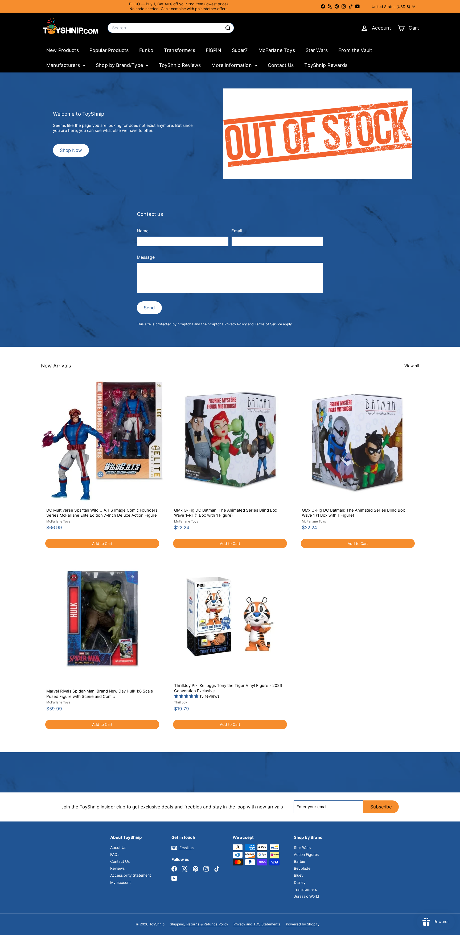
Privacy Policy (235, 324)
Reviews (117, 868)
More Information (232, 65)
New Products (62, 50)
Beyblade (302, 868)
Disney (300, 882)
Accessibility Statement (130, 875)
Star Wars (317, 50)
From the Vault (355, 50)
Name (143, 230)
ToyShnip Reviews (180, 65)
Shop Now (71, 150)
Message (146, 257)
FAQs (114, 854)
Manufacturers (63, 65)
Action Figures (306, 854)
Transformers (179, 50)
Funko (146, 50)
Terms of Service (268, 324)
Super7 (240, 50)
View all (411, 365)
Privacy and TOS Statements (257, 924)
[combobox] (171, 28)
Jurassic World (306, 896)
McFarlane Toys (276, 50)
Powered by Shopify (302, 924)
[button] (186, 696)
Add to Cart (102, 543)
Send (149, 307)
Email (236, 230)
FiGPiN (213, 50)
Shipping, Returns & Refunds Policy (199, 924)
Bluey (298, 875)
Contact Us (281, 65)
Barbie (299, 861)
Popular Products (109, 50)
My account (120, 882)
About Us (118, 847)
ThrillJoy (180, 702)
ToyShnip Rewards (325, 65)
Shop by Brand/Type (120, 65)
